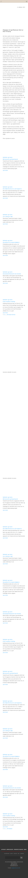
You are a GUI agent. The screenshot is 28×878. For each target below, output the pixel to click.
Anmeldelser (9, 849)
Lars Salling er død (8, 216)
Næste (10, 828)
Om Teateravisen (6, 853)
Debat (25, 849)
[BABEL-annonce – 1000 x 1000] (14, 342)
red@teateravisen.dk (15, 867)
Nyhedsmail (22, 853)
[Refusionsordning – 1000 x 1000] (14, 368)
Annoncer (15, 853)
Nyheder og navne (7, 157)
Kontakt (11, 853)
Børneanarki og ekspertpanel (10, 159)
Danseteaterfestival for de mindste (12, 274)
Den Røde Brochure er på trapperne (12, 189)
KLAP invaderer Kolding (9, 301)
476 (8, 314)
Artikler (3, 849)
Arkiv (18, 853)
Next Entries (12, 314)
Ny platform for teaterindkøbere (11, 242)
